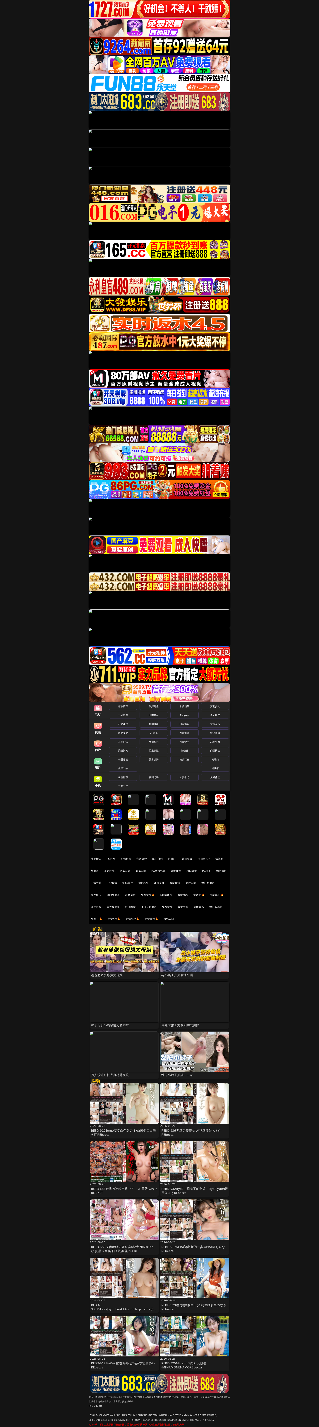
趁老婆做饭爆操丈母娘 (107, 975)
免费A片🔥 (114, 919)
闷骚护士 (215, 750)
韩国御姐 (154, 724)
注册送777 (204, 859)
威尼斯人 (96, 859)
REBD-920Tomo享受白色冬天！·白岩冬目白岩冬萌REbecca (123, 1132)
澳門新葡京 (113, 895)
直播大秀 (198, 907)
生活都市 (123, 777)
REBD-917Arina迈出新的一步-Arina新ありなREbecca (193, 1249)
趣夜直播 (159, 883)
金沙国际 (130, 907)
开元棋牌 (126, 859)
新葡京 (95, 871)
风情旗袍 (123, 750)
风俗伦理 (215, 777)
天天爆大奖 (113, 907)
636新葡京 (166, 895)
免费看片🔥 (148, 895)
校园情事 (154, 777)
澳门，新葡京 (149, 907)
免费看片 (167, 907)
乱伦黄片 (127, 883)
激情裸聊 (183, 895)
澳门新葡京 (208, 883)
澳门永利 (157, 859)
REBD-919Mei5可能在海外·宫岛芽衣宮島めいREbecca (123, 1365)
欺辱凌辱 (123, 732)
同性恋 (215, 768)
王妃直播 (112, 883)
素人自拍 (215, 715)
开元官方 (96, 907)
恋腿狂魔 (215, 741)
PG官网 (111, 859)
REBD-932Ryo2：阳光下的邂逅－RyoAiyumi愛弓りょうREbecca (194, 1191)
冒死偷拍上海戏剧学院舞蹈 (180, 1025)
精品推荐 (123, 706)
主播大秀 (96, 883)
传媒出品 (123, 768)
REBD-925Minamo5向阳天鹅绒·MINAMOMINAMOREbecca (183, 1365)
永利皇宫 (130, 895)
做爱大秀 (183, 907)
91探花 (153, 732)
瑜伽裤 (184, 750)
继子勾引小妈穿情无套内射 (110, 1025)
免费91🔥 (96, 919)
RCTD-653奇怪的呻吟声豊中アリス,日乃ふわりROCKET (124, 1191)
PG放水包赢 (158, 871)
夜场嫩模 (175, 883)
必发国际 (191, 883)
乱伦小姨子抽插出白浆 (177, 1075)
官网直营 (141, 859)
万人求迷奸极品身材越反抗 (110, 1075)
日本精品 (154, 715)
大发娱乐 (96, 895)
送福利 (219, 859)
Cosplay (184, 715)
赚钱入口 (169, 919)
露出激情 (154, 759)
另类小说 (123, 786)
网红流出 (184, 732)
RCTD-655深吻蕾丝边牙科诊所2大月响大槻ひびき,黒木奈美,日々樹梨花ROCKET (123, 1249)
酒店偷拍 (221, 871)
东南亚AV (215, 724)
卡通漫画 (123, 759)
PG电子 (172, 859)
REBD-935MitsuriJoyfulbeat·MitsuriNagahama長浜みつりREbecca (124, 1309)
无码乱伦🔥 (217, 895)
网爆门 (215, 759)
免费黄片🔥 (151, 919)
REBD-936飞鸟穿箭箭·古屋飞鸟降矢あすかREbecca (191, 1132)
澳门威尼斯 (215, 907)
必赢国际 (125, 871)
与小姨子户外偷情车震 (177, 975)
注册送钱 (187, 859)
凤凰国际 (141, 871)
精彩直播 (191, 871)
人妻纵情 (184, 777)
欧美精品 (184, 706)
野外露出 (215, 732)
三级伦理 (123, 715)
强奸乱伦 (154, 706)
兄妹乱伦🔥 (132, 919)
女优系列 (154, 741)
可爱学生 (184, 741)
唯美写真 (184, 759)
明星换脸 (154, 750)
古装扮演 (123, 741)
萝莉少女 (215, 706)
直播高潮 (176, 871)
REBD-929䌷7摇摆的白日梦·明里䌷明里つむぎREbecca (193, 1307)
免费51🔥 (199, 895)
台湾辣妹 (123, 724)
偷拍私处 (143, 883)
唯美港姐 (184, 724)
